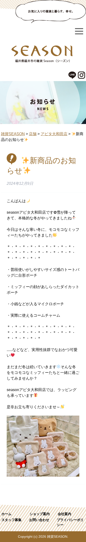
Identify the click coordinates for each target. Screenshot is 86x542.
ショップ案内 (40, 514)
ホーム (6, 514)
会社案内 (64, 514)
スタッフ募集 (11, 520)
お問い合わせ (39, 520)
